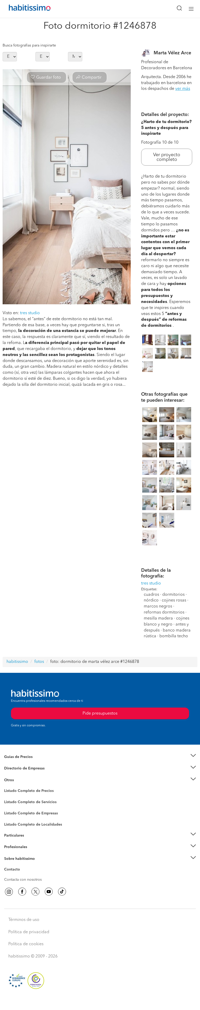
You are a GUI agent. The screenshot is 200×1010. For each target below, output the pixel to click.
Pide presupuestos (100, 1001)
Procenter (12, 802)
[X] (35, 891)
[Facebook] (22, 891)
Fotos (8, 797)
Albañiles (12, 817)
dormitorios (173, 595)
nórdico (151, 600)
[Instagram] (9, 891)
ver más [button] (182, 89)
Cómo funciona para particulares (31, 842)
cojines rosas (174, 600)
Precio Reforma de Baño (24, 763)
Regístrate (12, 847)
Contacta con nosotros (23, 879)
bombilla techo (173, 636)
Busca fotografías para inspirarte (29, 45)
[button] (100, 757)
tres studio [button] (30, 313)
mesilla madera (158, 618)
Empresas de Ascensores (25, 775)
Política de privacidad (28, 932)
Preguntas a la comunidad (25, 791)
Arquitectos (13, 822)
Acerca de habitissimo (22, 865)
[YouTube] (48, 891)
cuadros (151, 595)
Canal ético (13, 870)
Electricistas (13, 811)
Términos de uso (23, 920)
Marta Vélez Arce (172, 53)
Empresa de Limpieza (22, 780)
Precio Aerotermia (19, 768)
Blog (8, 786)
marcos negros (158, 606)
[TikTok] (62, 891)
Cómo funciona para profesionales (33, 853)
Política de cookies (25, 944)
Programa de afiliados (22, 875)
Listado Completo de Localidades (33, 824)
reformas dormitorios (164, 612)
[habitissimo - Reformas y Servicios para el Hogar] (24, 9)
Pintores (11, 806)
